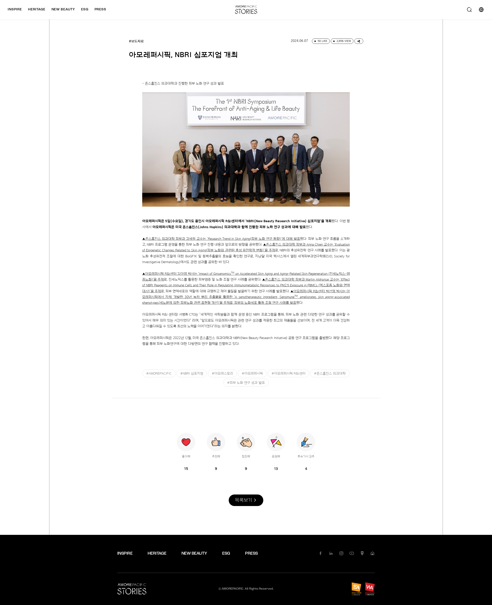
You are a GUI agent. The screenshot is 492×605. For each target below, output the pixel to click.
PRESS (251, 553)
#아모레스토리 (222, 373)
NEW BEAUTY (194, 553)
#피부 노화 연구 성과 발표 (246, 382)
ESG (226, 553)
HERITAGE (157, 553)
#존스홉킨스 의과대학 (330, 373)
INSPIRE (124, 553)
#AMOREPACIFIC (159, 373)
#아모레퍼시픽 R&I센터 (288, 373)
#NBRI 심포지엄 (191, 373)
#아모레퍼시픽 (252, 373)
